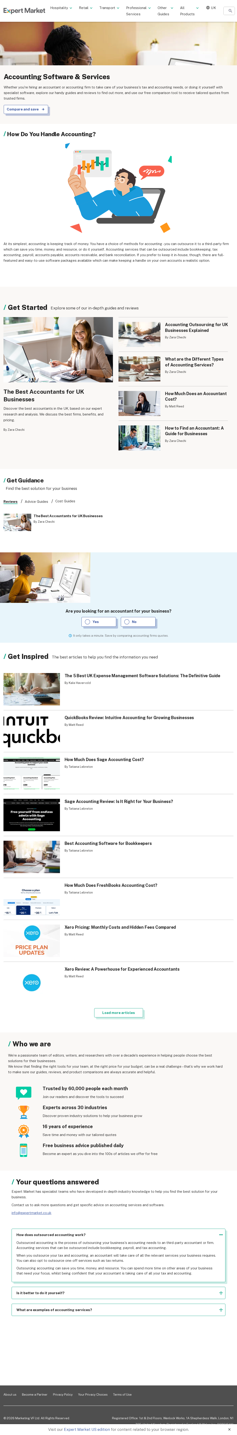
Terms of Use (122, 1394)
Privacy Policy (63, 1394)
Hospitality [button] (59, 8)
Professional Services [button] (136, 11)
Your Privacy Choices (93, 1394)
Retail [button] (83, 8)
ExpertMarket (24, 11)
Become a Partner (34, 1394)
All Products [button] (187, 11)
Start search (230, 11)
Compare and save (23, 109)
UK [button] (213, 8)
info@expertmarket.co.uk (31, 1213)
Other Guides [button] (163, 11)
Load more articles (118, 1013)
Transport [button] (107, 8)
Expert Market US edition (87, 1429)
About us (9, 1394)
